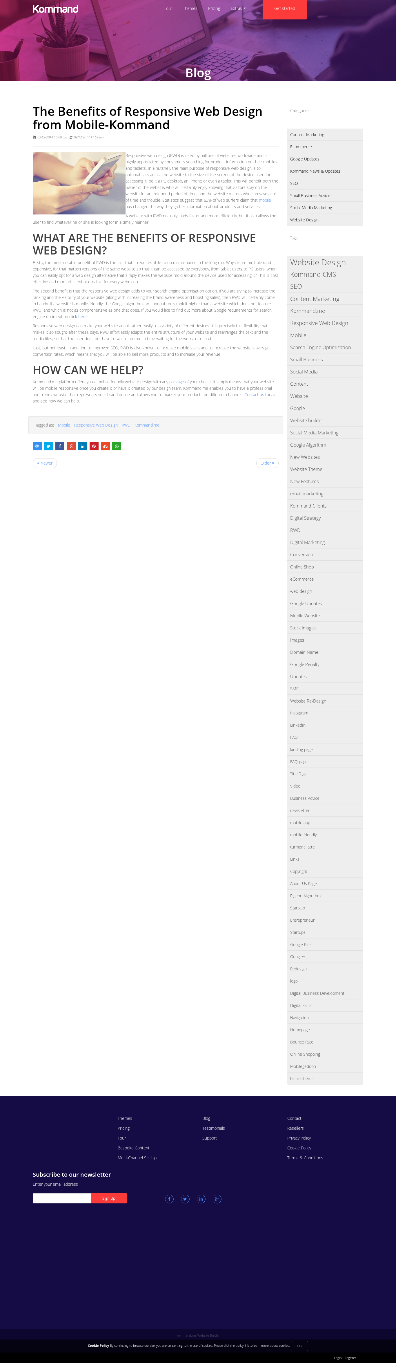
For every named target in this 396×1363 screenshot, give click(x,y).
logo (294, 981)
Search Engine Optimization (320, 347)
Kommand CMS (313, 274)
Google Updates (304, 159)
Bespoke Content (134, 1148)
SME (294, 689)
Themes (125, 1118)
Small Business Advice (310, 195)
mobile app (300, 822)
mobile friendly (303, 834)
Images (297, 640)
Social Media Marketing (311, 207)
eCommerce (302, 579)
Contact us (254, 394)
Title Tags (298, 774)
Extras (236, 8)
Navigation (299, 1017)
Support (209, 1138)
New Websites (305, 457)
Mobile (64, 425)
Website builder (306, 420)
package (177, 381)
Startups (298, 932)
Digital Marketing (307, 542)
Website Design (304, 220)
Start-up (297, 908)
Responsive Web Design (96, 425)
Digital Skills (300, 1005)
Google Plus (301, 944)
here (82, 316)
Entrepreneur (302, 920)
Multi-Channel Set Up (137, 1157)
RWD (126, 425)
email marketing (306, 493)
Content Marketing (307, 134)
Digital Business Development (317, 993)
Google (297, 408)
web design (301, 591)
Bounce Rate (301, 1042)
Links (294, 859)
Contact (294, 1118)
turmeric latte (302, 847)
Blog (206, 1118)
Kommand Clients (308, 506)
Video (295, 786)
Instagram (299, 713)
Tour (122, 1138)
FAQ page (299, 761)
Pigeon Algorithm (305, 895)
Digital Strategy (305, 518)
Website (299, 396)
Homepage (300, 1029)
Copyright (298, 871)
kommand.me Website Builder (198, 1335)
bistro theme (302, 1078)
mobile (265, 200)
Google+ (297, 956)
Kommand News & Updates (315, 171)
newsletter (300, 810)
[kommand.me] (71, 9)
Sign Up (108, 1198)
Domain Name (304, 652)
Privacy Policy (299, 1138)
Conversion (301, 554)
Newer (45, 463)
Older (266, 463)
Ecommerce (301, 146)
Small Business (306, 359)
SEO (294, 183)
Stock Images (303, 628)
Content (299, 383)
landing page (301, 749)
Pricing (124, 1128)
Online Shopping (305, 1054)
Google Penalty (304, 664)
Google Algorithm (308, 445)
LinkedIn (298, 725)
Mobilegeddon (303, 1066)
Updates (298, 676)
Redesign (298, 969)
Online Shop (302, 567)
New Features (304, 481)
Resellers (295, 1128)
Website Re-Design (308, 701)
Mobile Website (305, 615)
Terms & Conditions (305, 1157)
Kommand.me (147, 425)
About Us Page (303, 883)
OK (299, 1345)
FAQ (294, 737)
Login (337, 1357)
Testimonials (213, 1128)
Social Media (304, 371)
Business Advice (304, 798)
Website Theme (306, 469)
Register (350, 1357)
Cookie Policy (299, 1148)
